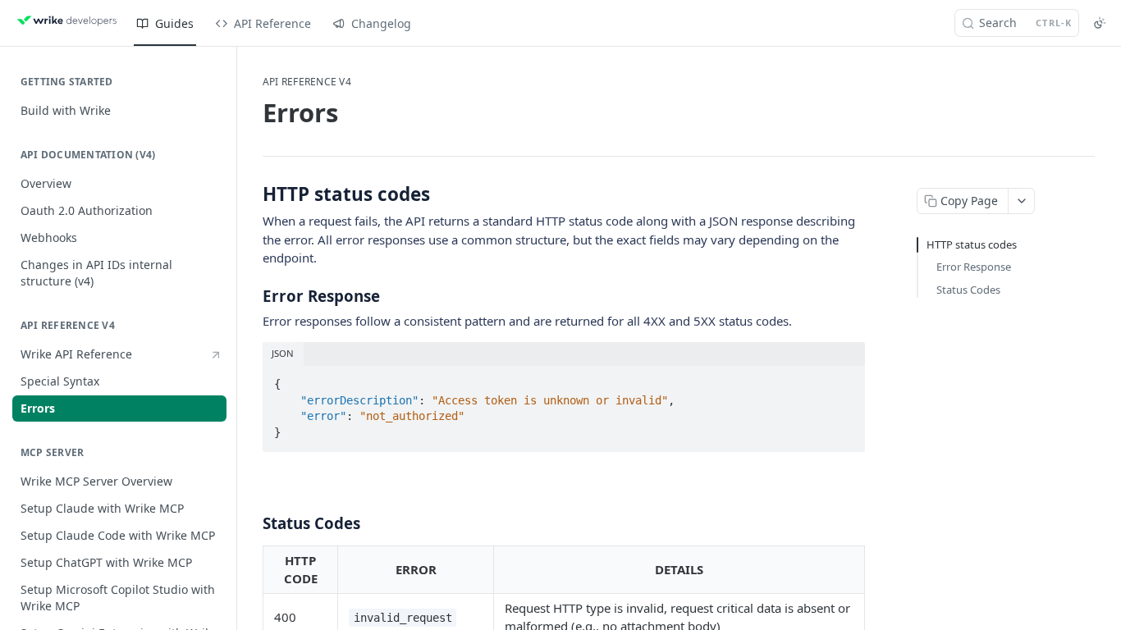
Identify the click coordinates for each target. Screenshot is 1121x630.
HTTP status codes (972, 244)
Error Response (973, 266)
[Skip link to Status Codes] (252, 523)
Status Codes (968, 289)
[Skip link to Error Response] (252, 295)
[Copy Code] (845, 379)
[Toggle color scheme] (1100, 23)
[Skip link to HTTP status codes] (252, 194)
